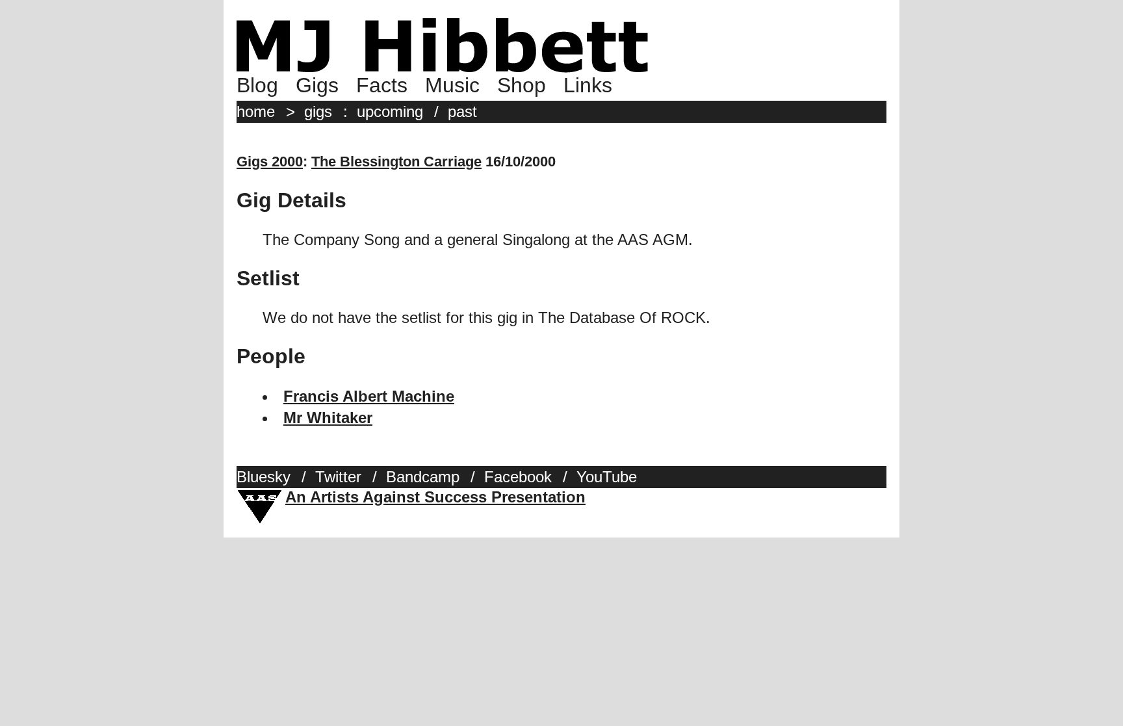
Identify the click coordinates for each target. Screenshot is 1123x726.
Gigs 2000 (270, 161)
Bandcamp (422, 477)
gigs (318, 111)
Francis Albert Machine (368, 396)
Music (452, 85)
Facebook (518, 477)
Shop (521, 85)
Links (587, 85)
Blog (257, 85)
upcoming (390, 111)
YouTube (606, 477)
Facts (381, 85)
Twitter (338, 477)
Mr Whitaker (327, 417)
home (256, 111)
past (462, 111)
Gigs (317, 85)
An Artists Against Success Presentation (435, 497)
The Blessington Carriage (396, 161)
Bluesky (263, 477)
